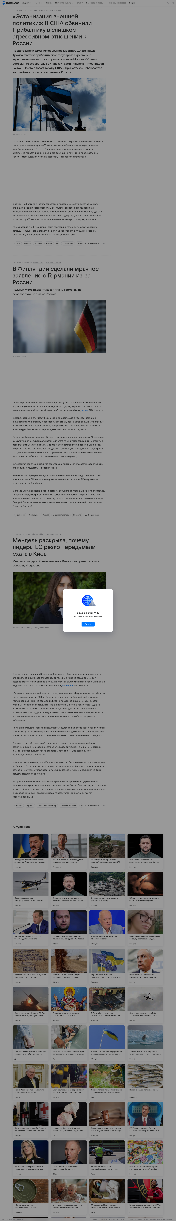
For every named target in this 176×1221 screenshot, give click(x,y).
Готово (88, 624)
